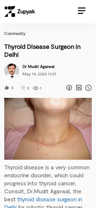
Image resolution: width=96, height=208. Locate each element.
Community (14, 33)
